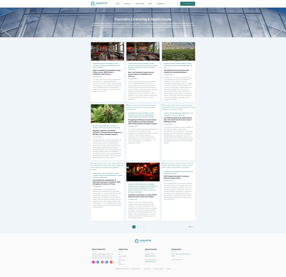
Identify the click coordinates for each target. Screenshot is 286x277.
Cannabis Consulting (169, 63)
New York (146, 67)
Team (119, 258)
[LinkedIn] (97, 262)
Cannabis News (186, 113)
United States (131, 69)
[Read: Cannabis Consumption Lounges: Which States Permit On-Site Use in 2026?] (143, 172)
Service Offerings (122, 256)
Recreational (100, 67)
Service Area (139, 3)
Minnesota (151, 117)
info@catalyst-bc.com (150, 256)
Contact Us (121, 264)
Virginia (175, 173)
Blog (119, 262)
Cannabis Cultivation (180, 63)
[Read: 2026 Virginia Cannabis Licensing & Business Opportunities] (178, 165)
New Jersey (102, 127)
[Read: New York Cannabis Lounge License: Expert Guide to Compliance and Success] (143, 51)
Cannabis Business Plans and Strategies (103, 63)
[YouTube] (111, 262)
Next (191, 226)
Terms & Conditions (158, 268)
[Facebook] (106, 262)
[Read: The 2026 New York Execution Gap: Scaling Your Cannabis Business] (178, 51)
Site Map (168, 268)
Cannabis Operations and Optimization (138, 117)
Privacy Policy (147, 268)
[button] (130, 4)
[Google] (102, 262)
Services (127, 3)
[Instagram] (93, 262)
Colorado (151, 188)
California (130, 184)
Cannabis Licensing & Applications (108, 65)
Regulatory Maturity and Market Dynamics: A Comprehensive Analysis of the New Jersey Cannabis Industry (107, 132)
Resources (160, 3)
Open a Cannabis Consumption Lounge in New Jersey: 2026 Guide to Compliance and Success (107, 72)
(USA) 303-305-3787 (176, 259)
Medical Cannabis (132, 190)
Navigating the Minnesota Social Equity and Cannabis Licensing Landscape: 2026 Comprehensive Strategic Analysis (142, 122)
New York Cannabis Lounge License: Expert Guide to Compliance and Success (141, 74)
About (150, 3)
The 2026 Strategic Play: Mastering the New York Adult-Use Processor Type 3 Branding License (178, 120)
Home (117, 3)
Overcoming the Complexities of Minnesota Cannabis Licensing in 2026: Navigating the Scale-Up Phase (107, 182)
